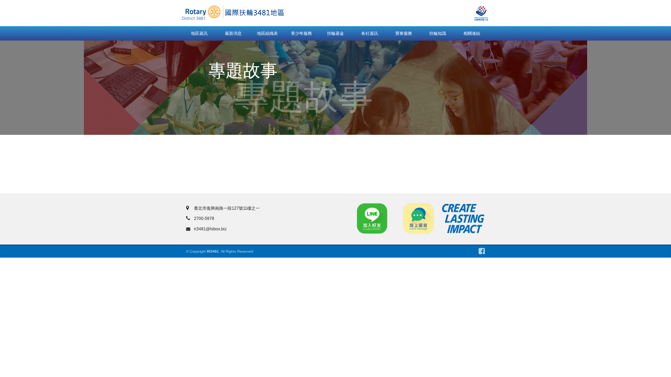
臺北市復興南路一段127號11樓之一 (227, 208)
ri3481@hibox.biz (210, 229)
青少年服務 (301, 33)
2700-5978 (204, 218)
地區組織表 (267, 33)
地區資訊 (199, 33)
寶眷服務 (403, 33)
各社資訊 (369, 33)
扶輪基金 (335, 33)
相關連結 (471, 33)
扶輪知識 (437, 33)
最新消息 (233, 33)
